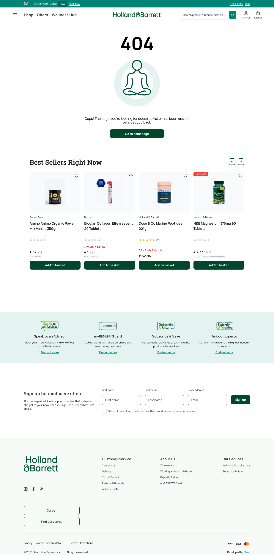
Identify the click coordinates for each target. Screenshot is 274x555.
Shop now (74, 3)
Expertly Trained (169, 477)
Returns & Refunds (113, 483)
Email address (196, 390)
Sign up (240, 400)
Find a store (236, 3)
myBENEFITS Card (171, 483)
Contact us (108, 465)
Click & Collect (110, 477)
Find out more (50, 352)
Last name (151, 390)
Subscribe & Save (233, 471)
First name (108, 390)
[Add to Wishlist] (76, 176)
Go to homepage (137, 134)
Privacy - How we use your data (42, 543)
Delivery (106, 471)
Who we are (167, 465)
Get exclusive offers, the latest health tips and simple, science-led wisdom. (152, 411)
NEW (62, 3)
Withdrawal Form (112, 489)
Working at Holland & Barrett (177, 471)
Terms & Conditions (81, 543)
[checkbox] (104, 411)
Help (247, 3)
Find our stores (51, 522)
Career (52, 510)
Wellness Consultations (236, 465)
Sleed (247, 552)
